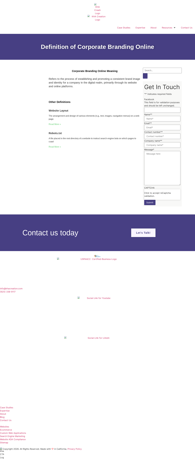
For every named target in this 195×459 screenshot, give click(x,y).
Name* (148, 114)
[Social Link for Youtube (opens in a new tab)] (97, 316)
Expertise (140, 27)
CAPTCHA (149, 188)
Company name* (153, 141)
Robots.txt (55, 133)
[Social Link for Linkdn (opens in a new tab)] (97, 369)
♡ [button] (52, 449)
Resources (167, 27)
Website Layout (58, 110)
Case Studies (123, 27)
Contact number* (153, 132)
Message (149, 149)
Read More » (55, 124)
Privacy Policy (75, 449)
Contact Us (186, 27)
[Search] (145, 76)
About (153, 27)
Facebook (149, 99)
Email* (148, 123)
